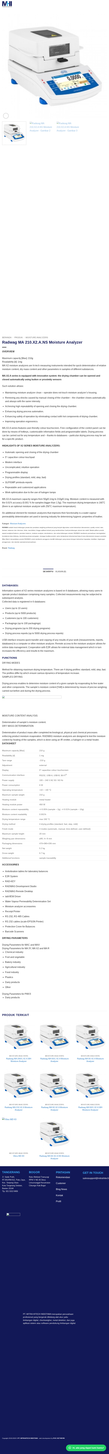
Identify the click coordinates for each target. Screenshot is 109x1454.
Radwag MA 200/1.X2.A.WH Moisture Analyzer (18, 1059)
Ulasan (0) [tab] (60, 571)
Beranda (6, 337)
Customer (61, 1183)
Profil (58, 1201)
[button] (105, 4)
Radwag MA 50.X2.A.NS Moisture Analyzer (54, 1157)
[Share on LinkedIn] (25, 554)
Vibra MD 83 (18, 1156)
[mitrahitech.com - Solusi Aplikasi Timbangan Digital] (7, 4)
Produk (18, 337)
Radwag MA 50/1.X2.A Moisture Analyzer (54, 1059)
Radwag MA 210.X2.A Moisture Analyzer (19, 1108)
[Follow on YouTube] (95, 1185)
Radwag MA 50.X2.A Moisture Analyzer (90, 1059)
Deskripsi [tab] (48, 571)
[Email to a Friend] (20, 554)
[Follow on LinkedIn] (90, 1185)
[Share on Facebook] (10, 554)
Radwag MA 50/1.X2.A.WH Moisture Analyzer (90, 1108)
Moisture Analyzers (37, 337)
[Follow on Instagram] (85, 1185)
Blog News (61, 1189)
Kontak (59, 1195)
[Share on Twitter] (15, 554)
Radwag (11, 548)
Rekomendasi (63, 1177)
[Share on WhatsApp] (4, 554)
